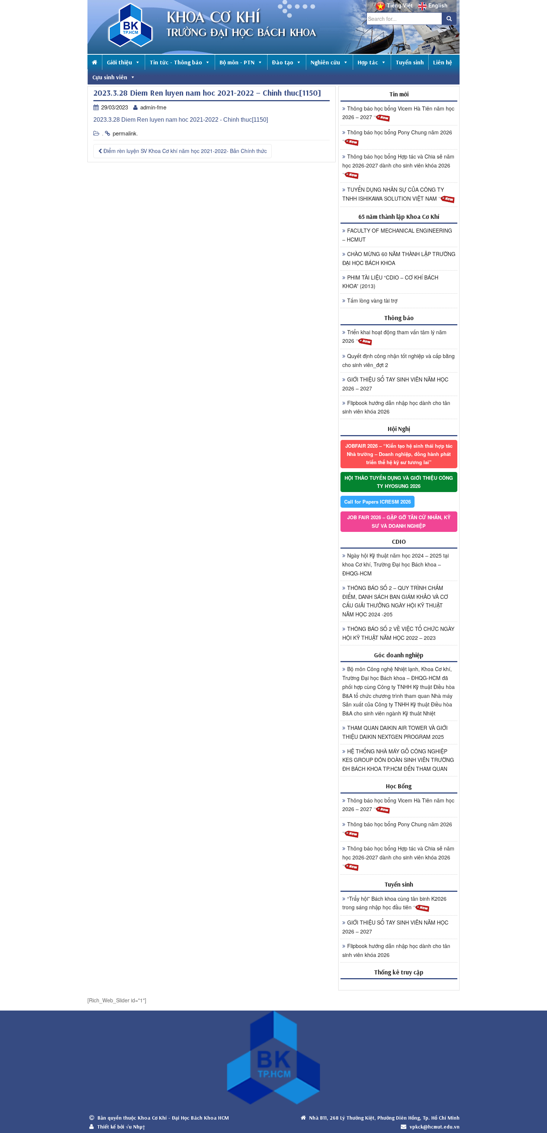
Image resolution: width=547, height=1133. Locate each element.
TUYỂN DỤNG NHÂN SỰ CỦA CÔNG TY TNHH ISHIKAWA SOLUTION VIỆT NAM (393, 194)
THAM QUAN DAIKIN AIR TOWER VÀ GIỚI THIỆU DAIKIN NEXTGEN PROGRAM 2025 (395, 732)
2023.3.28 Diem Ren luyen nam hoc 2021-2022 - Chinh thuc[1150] (180, 120)
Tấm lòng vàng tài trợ (372, 300)
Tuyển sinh (410, 62)
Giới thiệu (119, 62)
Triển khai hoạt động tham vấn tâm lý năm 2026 (394, 336)
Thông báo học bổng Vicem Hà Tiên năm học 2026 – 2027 (398, 113)
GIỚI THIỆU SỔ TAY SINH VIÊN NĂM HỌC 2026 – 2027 (395, 384)
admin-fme (153, 107)
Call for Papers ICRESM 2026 (377, 501)
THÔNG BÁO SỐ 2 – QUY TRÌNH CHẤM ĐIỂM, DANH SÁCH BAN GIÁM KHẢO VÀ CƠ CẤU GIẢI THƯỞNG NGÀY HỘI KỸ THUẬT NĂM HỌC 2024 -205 (395, 601)
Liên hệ (442, 62)
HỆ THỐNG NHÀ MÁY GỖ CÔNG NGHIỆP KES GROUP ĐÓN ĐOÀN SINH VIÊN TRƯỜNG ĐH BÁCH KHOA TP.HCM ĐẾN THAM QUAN (398, 760)
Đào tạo (282, 62)
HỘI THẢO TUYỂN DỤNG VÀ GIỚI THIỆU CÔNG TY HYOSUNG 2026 (399, 481)
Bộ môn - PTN (237, 62)
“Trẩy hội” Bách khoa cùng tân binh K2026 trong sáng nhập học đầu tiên (394, 903)
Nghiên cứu (325, 62)
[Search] (449, 18)
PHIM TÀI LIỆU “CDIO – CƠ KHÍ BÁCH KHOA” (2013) (390, 282)
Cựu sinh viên (109, 77)
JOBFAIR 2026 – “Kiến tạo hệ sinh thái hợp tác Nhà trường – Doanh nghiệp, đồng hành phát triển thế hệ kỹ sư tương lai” (398, 454)
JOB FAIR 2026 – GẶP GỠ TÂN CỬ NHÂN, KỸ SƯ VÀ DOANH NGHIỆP (399, 521)
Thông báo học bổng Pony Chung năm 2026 (399, 132)
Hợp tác (368, 62)
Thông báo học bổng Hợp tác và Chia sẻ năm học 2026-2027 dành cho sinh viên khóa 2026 (398, 161)
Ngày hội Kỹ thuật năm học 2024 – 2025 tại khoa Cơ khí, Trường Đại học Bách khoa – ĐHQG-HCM (395, 564)
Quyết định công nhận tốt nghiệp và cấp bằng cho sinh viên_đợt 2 (398, 360)
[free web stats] (398, 984)
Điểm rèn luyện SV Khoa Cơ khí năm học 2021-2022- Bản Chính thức (184, 150)
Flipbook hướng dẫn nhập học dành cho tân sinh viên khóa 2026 (396, 407)
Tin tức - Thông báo (176, 62)
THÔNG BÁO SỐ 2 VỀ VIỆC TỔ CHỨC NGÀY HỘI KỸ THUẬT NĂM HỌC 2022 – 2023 (398, 633)
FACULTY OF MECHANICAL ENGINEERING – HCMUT (397, 235)
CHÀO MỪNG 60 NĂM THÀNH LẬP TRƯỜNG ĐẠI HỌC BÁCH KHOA (398, 258)
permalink (125, 133)
